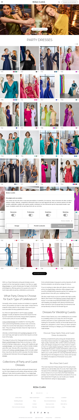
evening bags (62, 351)
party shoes (64, 341)
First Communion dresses (18, 407)
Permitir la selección (39, 225)
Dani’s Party (51, 289)
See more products (39, 273)
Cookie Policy (58, 417)
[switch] (31, 215)
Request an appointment (70, 2)
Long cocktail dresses (9, 322)
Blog (64, 407)
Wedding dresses (18, 400)
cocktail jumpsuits (26, 333)
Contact (34, 404)
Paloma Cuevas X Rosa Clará (64, 298)
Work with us (64, 404)
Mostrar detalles (65, 221)
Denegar (17, 225)
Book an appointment (65, 371)
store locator (62, 378)
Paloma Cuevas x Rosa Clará (39, 29)
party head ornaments (56, 347)
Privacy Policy (49, 417)
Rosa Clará (63, 400)
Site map (34, 407)
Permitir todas (62, 225)
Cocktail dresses (18, 404)
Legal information (39, 417)
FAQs (34, 400)
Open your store (50, 404)
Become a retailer (50, 407)
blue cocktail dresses (17, 350)
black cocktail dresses (9, 342)
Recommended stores (50, 400)
